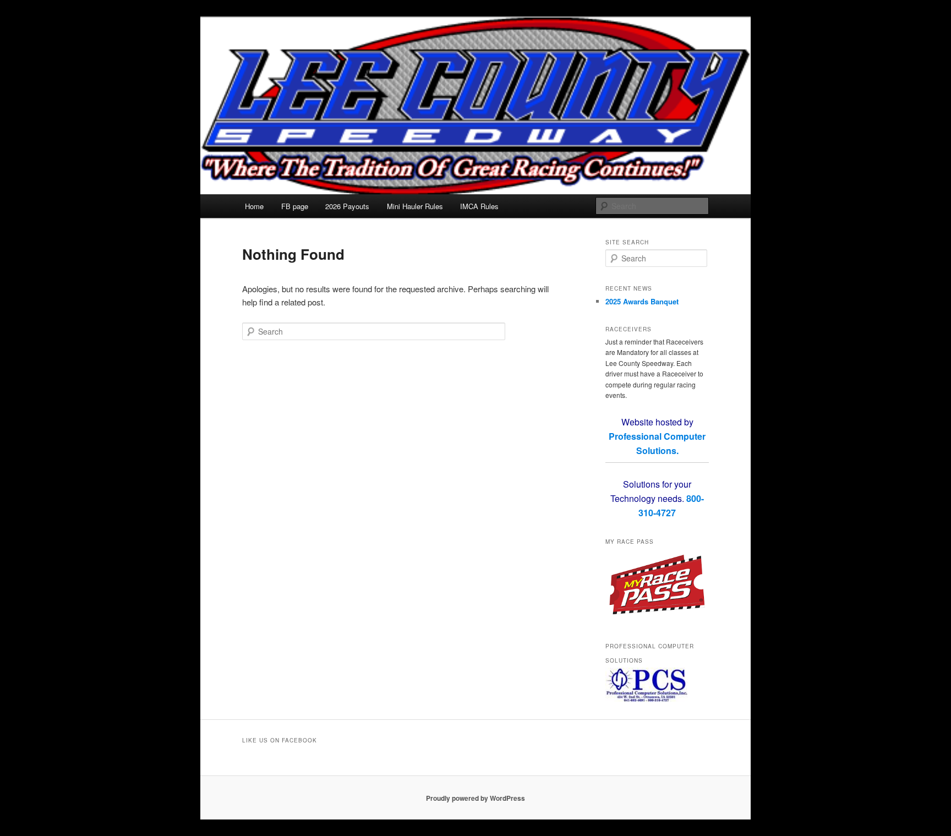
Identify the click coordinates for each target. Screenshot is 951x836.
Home (254, 206)
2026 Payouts (347, 206)
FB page (294, 206)
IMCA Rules (479, 206)
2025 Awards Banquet (642, 301)
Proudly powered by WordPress (475, 798)
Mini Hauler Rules (415, 206)
